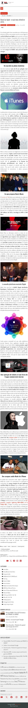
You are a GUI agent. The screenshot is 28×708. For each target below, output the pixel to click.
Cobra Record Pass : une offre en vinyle (9, 551)
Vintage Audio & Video (9, 602)
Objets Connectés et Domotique (11, 585)
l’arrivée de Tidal (5, 197)
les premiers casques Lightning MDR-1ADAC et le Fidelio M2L (14, 502)
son (10, 681)
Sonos (12, 681)
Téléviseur (22, 681)
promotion (21, 678)
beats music (14, 546)
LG (14, 676)
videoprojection (15, 684)
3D (1, 667)
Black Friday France (14, 705)
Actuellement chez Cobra (9, 572)
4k (2, 667)
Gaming (5, 578)
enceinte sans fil (8, 673)
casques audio (13, 437)
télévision (2, 684)
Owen (18, 25)
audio (7, 667)
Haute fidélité (18, 672)
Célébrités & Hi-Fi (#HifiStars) (10, 576)
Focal (13, 673)
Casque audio (7, 669)
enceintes (2, 673)
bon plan (23, 667)
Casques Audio (11, 25)
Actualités (9, 15)
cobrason (17, 669)
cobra (13, 669)
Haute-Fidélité (7, 581)
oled (25, 676)
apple (5, 546)
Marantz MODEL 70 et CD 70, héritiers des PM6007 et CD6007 (16, 613)
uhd (5, 684)
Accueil (3, 15)
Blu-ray (16, 667)
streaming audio (21, 546)
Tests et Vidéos (7, 592)
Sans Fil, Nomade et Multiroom (11, 590)
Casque (2, 669)
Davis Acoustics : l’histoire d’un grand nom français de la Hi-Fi (15, 625)
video (12, 684)
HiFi (1, 675)
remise (25, 678)
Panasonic (3, 678)
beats (9, 546)
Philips (7, 678)
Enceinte (24, 669)
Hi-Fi (25, 672)
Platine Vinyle (12, 678)
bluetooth (19, 667)
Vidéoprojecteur (22, 684)
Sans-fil (8, 681)
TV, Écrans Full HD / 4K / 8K (10, 595)
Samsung (3, 681)
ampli (5, 667)
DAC (21, 669)
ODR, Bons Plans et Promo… (10, 588)
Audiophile (11, 667)
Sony (15, 681)
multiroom (21, 676)
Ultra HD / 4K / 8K (8, 597)
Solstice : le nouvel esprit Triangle (15, 619)
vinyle (1, 686)
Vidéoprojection (7, 599)
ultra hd (8, 684)
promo (17, 679)
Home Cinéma (7, 583)
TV (19, 681)
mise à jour (17, 676)
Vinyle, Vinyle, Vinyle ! (8, 604)
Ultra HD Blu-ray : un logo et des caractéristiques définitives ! (13, 557)
